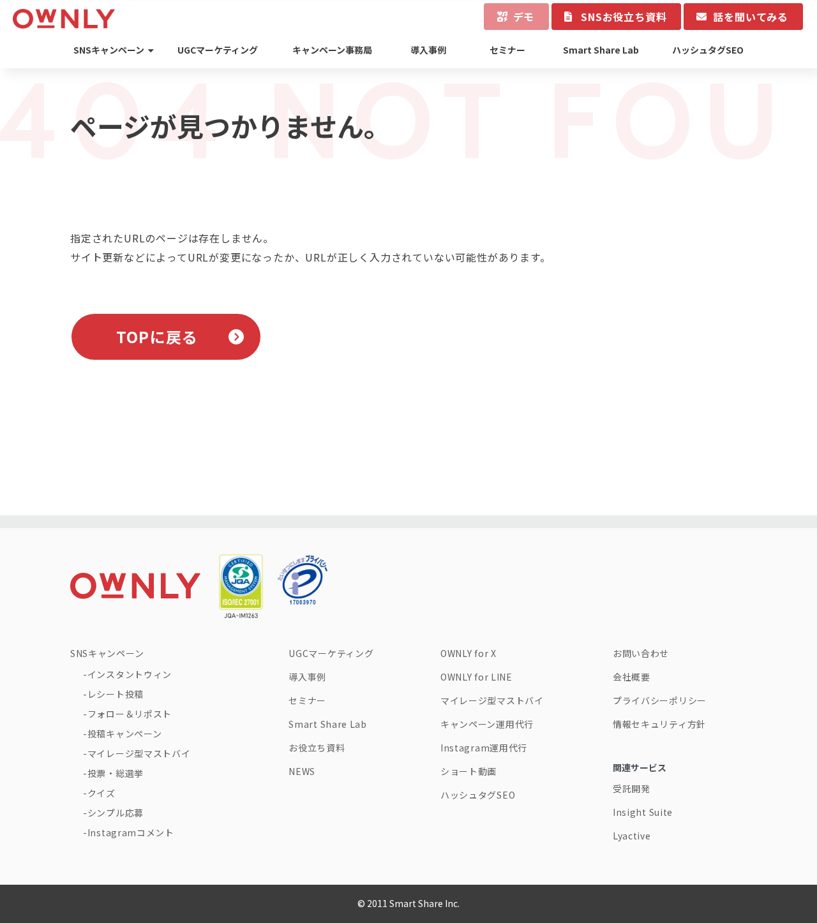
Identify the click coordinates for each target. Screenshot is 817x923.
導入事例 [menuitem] (428, 49)
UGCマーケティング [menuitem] (217, 49)
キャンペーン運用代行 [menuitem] (487, 724)
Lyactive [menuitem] (632, 835)
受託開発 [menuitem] (631, 788)
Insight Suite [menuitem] (643, 812)
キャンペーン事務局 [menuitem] (332, 49)
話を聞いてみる (750, 16)
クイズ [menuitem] (101, 792)
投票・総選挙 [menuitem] (115, 773)
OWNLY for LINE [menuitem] (476, 676)
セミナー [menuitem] (507, 49)
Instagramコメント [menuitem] (130, 832)
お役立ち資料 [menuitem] (317, 747)
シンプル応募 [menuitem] (115, 812)
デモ (524, 16)
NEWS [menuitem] (302, 771)
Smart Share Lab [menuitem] (601, 49)
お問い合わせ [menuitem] (641, 653)
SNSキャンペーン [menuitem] (108, 49)
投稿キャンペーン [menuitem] (124, 733)
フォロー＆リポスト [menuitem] (129, 713)
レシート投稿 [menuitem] (115, 694)
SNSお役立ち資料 (623, 16)
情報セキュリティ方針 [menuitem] (659, 724)
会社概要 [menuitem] (631, 676)
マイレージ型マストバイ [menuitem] (138, 753)
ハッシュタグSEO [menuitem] (708, 49)
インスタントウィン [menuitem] (129, 674)
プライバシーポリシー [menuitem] (660, 700)
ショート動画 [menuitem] (468, 771)
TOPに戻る (157, 336)
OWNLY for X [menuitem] (468, 653)
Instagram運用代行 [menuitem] (483, 747)
